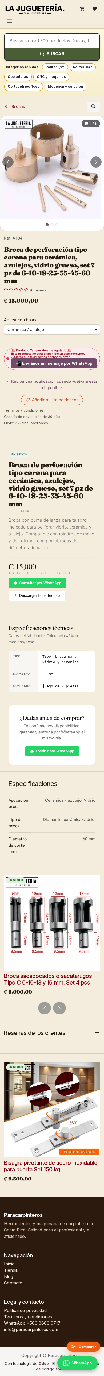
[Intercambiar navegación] (9, 20)
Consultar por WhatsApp (40, 583)
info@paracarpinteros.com (31, 1329)
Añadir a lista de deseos (55, 400)
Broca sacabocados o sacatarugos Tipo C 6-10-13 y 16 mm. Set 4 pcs (48, 979)
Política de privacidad (25, 1310)
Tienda (11, 1270)
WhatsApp (82, 1363)
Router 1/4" (82, 67)
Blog (8, 1276)
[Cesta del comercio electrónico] (82, 8)
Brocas (17, 106)
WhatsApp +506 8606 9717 (32, 1323)
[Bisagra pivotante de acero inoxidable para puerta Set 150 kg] (52, 1109)
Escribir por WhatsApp (55, 751)
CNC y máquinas (51, 77)
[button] (93, 107)
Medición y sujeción (65, 86)
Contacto (13, 1282)
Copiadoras (18, 77)
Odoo (44, 1363)
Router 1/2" (55, 67)
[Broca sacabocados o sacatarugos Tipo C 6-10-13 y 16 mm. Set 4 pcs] (52, 923)
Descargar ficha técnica (40, 595)
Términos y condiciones (28, 1316)
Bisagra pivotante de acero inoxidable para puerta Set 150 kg (50, 1166)
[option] (52, 936)
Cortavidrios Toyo (23, 86)
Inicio (9, 1263)
